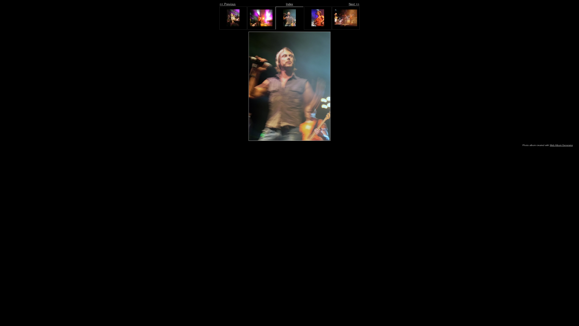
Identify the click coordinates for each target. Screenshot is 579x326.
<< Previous (228, 4)
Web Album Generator (561, 145)
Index (289, 4)
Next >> (354, 4)
